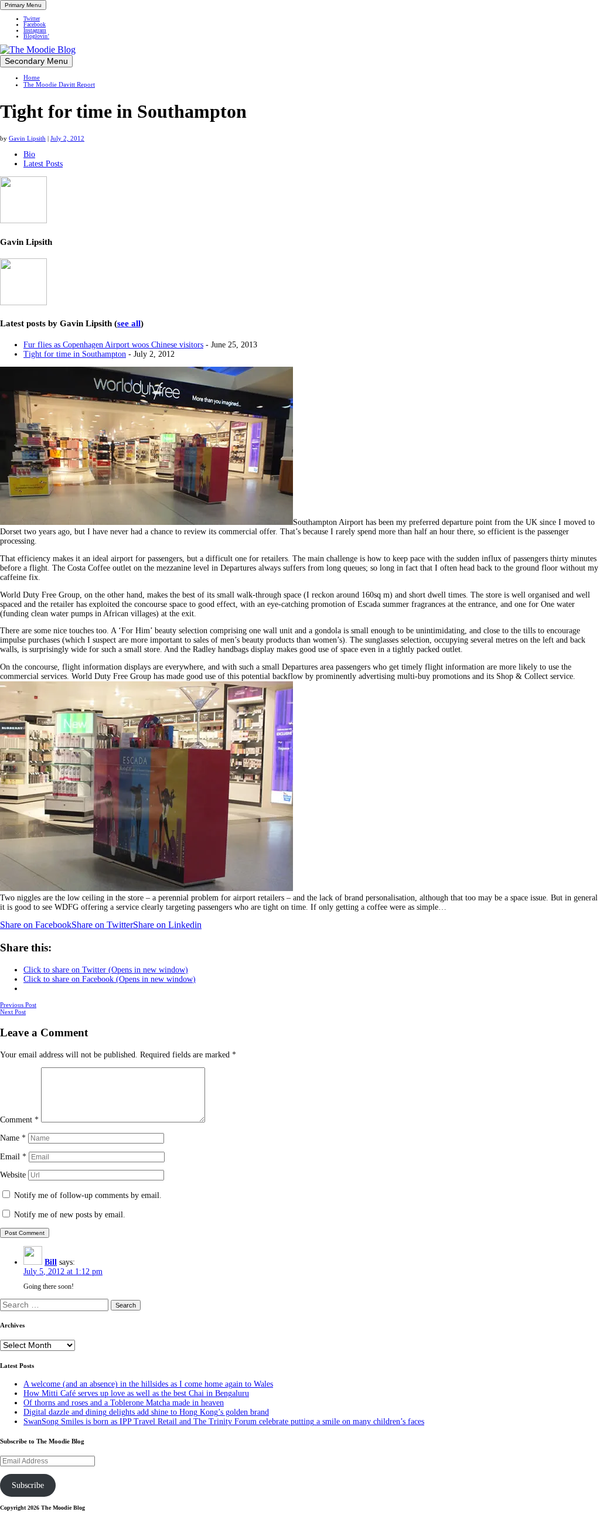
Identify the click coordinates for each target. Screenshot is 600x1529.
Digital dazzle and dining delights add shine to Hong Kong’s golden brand (146, 1412)
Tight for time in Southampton (74, 354)
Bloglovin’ (36, 36)
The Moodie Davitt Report (59, 84)
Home (31, 77)
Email (13, 1156)
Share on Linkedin (167, 925)
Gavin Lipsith (27, 138)
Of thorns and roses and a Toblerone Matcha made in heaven (123, 1402)
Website (13, 1174)
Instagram (34, 30)
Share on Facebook (35, 925)
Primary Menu (23, 5)
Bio (29, 154)
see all (129, 323)
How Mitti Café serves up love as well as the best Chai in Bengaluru (136, 1393)
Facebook (34, 25)
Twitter (31, 19)
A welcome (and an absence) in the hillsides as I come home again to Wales (148, 1384)
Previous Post (18, 1004)
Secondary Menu (36, 61)
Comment (19, 1119)
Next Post (13, 1011)
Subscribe (28, 1485)
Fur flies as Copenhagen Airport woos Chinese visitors (113, 344)
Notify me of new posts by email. (69, 1214)
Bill (51, 1262)
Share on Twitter (102, 925)
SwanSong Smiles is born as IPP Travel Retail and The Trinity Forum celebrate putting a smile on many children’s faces (223, 1421)
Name (13, 1138)
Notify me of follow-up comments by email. (88, 1195)
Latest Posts (43, 163)
